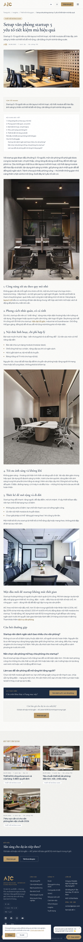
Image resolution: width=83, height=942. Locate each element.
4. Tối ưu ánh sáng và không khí (16, 130)
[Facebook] (11, 918)
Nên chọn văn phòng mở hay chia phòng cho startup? (26, 145)
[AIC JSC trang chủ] (7, 4)
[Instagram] (17, 918)
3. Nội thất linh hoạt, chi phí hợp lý (17, 127)
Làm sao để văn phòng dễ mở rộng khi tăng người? (25, 148)
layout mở (7, 300)
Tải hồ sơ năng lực (29, 859)
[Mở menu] (78, 4)
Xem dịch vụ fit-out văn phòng (63, 693)
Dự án (50, 881)
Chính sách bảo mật (56, 938)
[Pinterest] (5, 924)
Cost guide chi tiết (54, 890)
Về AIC (50, 893)
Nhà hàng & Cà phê (36, 895)
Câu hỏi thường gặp (13, 139)
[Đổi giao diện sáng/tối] (57, 4)
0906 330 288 (70, 902)
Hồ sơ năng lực (53, 904)
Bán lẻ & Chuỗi (35, 891)
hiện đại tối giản (38, 321)
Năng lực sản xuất (54, 897)
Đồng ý (10, 935)
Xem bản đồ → (70, 910)
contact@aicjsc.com (72, 906)
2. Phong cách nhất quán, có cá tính (18, 124)
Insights (15, 12)
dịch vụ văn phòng (26, 619)
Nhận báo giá (67, 4)
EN (51, 4)
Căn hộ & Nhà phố (36, 884)
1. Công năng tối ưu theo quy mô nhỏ (18, 121)
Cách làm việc (52, 900)
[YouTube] (22, 918)
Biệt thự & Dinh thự (36, 888)
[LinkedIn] (5, 918)
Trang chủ (6, 12)
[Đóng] (79, 928)
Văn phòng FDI (35, 881)
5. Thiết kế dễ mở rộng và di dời (16, 133)
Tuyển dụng (52, 911)
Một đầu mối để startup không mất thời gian (21, 136)
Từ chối (22, 935)
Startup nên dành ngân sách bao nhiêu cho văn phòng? (27, 142)
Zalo (12, 924)
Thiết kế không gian (27, 12)
